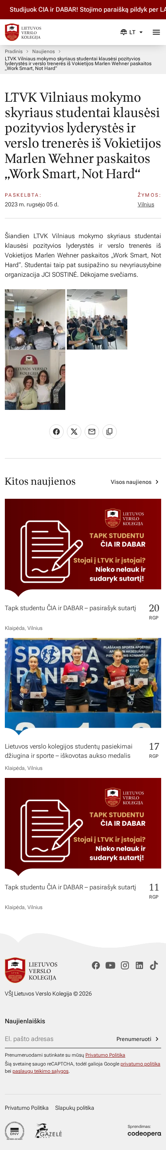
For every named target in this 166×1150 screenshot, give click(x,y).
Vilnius (146, 204)
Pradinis (14, 51)
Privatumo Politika (105, 1055)
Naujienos (43, 51)
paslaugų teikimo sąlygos (40, 1071)
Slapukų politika (74, 1108)
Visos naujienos (131, 482)
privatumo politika (140, 1064)
